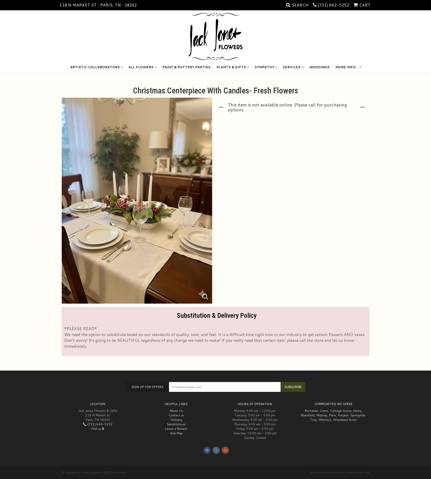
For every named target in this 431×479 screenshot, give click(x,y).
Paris (332, 415)
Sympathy (264, 67)
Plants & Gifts (231, 67)
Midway (321, 415)
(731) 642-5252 (333, 5)
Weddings (319, 67)
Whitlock (325, 419)
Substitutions (176, 424)
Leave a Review (176, 428)
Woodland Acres (345, 419)
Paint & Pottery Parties (186, 67)
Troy (313, 419)
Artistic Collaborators (95, 67)
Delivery (176, 419)
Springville (357, 415)
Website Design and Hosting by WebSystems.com (339, 472)
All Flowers (141, 67)
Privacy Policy (118, 472)
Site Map (176, 433)
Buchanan (311, 410)
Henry (357, 410)
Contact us (176, 415)
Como (324, 410)
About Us (176, 410)
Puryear (343, 415)
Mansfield (307, 415)
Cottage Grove (340, 410)
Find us (96, 428)
